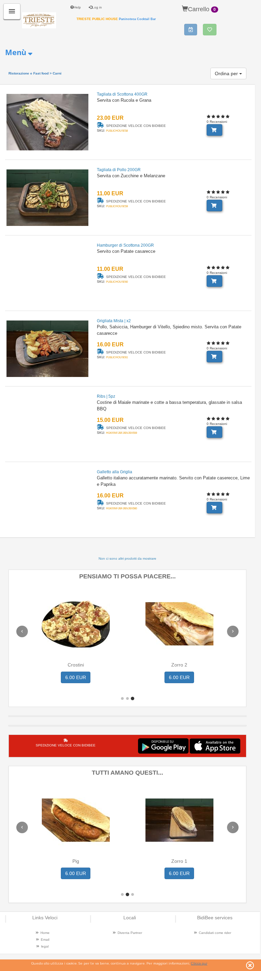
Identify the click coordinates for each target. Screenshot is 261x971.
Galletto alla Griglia (114, 472)
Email (45, 939)
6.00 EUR (75, 677)
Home (45, 933)
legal (45, 946)
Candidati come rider (215, 933)
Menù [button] (15, 52)
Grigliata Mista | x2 (114, 320)
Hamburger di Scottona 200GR (125, 245)
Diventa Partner (130, 933)
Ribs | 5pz (106, 396)
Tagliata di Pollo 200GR (119, 169)
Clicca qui (199, 963)
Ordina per (227, 73)
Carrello (202, 9)
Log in (97, 7)
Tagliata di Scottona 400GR (122, 94)
